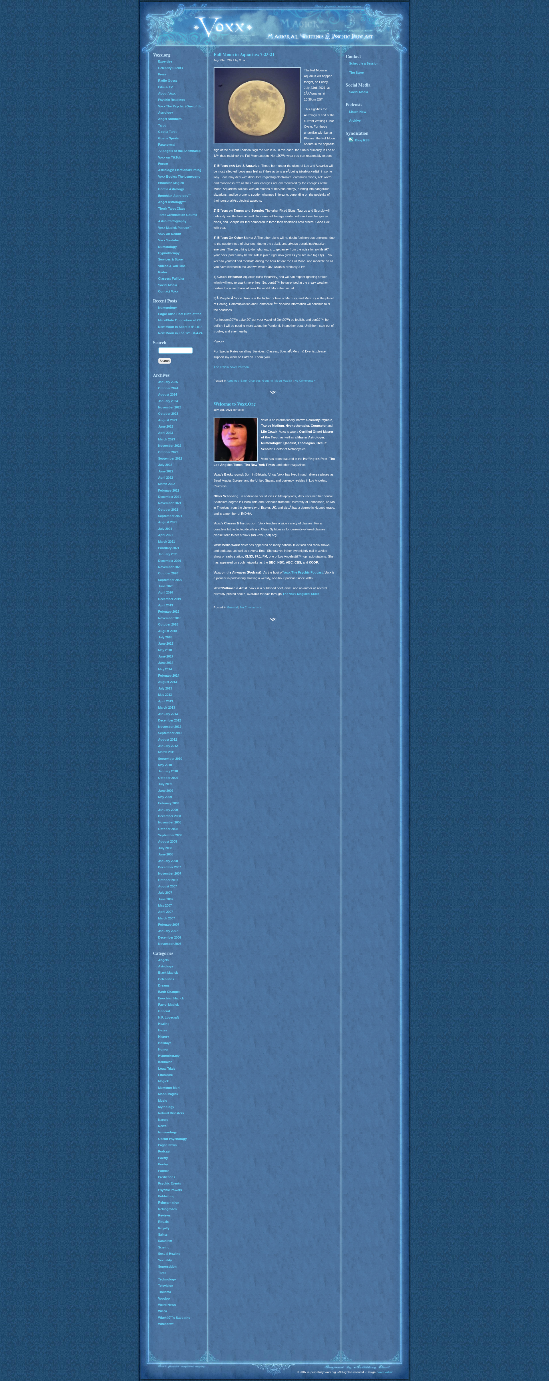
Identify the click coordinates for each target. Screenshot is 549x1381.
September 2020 (170, 580)
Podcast (164, 1151)
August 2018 (167, 631)
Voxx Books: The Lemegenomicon (184, 176)
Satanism (165, 1240)
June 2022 (165, 471)
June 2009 (165, 790)
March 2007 (166, 918)
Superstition (167, 1266)
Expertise (165, 61)
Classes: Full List (171, 278)
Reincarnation (168, 1202)
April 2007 (165, 911)
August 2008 (167, 841)
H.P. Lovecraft (168, 1017)
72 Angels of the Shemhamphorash (184, 151)
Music (162, 1100)
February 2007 (168, 924)
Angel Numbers (170, 119)
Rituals (163, 1221)
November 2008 (169, 822)
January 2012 (168, 745)
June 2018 (165, 643)
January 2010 (168, 771)
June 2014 (165, 662)
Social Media (167, 285)
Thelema (164, 1292)
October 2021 (168, 509)
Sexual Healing (169, 1253)
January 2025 (168, 382)
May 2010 (165, 765)
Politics (163, 1170)
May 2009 (165, 797)
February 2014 (168, 675)
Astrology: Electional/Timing (179, 170)
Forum (163, 163)
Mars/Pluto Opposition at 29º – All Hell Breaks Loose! (198, 320)
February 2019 (168, 611)
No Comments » (305, 380)
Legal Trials (166, 1068)
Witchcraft (166, 1324)
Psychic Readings (171, 99)
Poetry (163, 1158)
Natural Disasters (171, 1113)
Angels (163, 960)
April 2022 (165, 477)
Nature (163, 1119)
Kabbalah (165, 1062)
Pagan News (167, 1145)
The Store (356, 72)
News (162, 1126)
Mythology (166, 1107)
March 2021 (166, 541)
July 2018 (165, 637)
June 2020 (165, 586)
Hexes (162, 1030)
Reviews (164, 1215)
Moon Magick (283, 380)
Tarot (162, 125)
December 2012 (169, 720)
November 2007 (169, 873)
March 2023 (166, 439)
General (267, 380)
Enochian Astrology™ (174, 195)
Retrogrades (167, 1209)
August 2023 (167, 420)
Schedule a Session (364, 63)
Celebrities (166, 979)
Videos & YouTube (172, 266)
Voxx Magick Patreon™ (175, 227)
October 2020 (168, 573)
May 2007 (165, 905)
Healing (164, 1023)
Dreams (164, 985)
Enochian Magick (171, 183)
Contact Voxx (168, 291)
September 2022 (170, 458)
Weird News (167, 1304)
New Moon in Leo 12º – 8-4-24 (180, 333)
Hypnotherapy (169, 253)
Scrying (164, 1247)
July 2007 (165, 892)
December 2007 (169, 867)
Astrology (233, 380)
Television (165, 1285)
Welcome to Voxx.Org (235, 403)
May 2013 (165, 694)
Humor (163, 1049)
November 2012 (169, 726)
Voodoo (164, 1298)
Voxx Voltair (385, 1372)
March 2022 (166, 484)
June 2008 (165, 854)
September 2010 (170, 758)
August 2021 (167, 522)
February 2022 (168, 490)
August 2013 (167, 682)
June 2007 (165, 899)
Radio (162, 272)
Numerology (167, 246)
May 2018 (165, 650)
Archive (355, 120)
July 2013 (165, 688)
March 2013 (166, 707)
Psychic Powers (170, 1190)
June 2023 (165, 426)
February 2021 (168, 548)
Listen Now (357, 111)
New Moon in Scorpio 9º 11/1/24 (181, 326)
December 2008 (169, 816)
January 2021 (168, 554)
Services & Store (170, 259)
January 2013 (168, 713)
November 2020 (169, 567)
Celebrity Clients (170, 68)
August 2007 (167, 886)
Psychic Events (169, 1183)
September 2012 (170, 733)
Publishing (166, 1196)
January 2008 (168, 861)
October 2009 (168, 777)
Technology (167, 1279)
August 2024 (167, 394)
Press (162, 74)
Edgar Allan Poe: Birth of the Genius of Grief (191, 314)
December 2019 (169, 599)
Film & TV (165, 87)
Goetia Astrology (171, 189)
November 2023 (169, 407)
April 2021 (165, 535)
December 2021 (169, 496)
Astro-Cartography (172, 221)
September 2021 (170, 516)
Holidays (164, 1043)
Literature (165, 1075)
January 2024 (168, 401)
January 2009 (168, 809)
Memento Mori (169, 1087)
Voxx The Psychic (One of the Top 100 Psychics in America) (202, 106)
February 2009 (168, 803)
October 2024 (168, 388)
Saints (163, 1234)
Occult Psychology (172, 1139)
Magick (163, 1081)
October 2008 (168, 829)
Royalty (164, 1228)
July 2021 (165, 528)
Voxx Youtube (168, 240)
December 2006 (169, 937)
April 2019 (165, 605)
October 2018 (168, 624)
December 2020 (169, 560)
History (163, 1036)
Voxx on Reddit (169, 234)
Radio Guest (167, 80)
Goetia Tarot (167, 131)
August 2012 (167, 739)
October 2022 (168, 452)
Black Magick (168, 972)
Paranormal (166, 144)
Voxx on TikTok (169, 157)
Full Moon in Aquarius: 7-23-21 (244, 54)
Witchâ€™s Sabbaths (174, 1317)
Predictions (166, 1177)
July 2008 (165, 848)
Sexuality (165, 1260)
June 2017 (165, 656)
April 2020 (165, 592)
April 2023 (165, 432)
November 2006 (169, 943)
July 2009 (165, 784)
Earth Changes (250, 380)
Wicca (162, 1311)
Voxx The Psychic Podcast (303, 572)
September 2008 (170, 835)
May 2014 (165, 669)
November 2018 (169, 618)
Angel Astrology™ (172, 202)
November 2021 (169, 503)
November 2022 (169, 445)
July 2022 (165, 464)
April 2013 (165, 701)
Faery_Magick (168, 1004)
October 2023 (168, 413)
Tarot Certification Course (177, 215)
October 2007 (168, 880)
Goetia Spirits (168, 138)
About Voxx (167, 93)
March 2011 (166, 752)
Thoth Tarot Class (171, 208)
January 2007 (168, 931)
